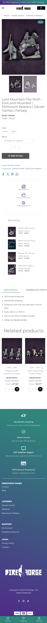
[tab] (11, 290)
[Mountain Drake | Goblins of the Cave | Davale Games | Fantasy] (12, 269)
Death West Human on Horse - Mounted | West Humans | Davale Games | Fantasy (27, 228)
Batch (4, 137)
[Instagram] (23, 601)
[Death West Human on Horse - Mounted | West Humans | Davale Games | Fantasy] (12, 232)
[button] (5, 47)
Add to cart (17, 156)
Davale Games (18, 15)
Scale (4, 128)
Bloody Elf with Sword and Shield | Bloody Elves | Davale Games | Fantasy (27, 253)
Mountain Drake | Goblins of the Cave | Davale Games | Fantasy (27, 266)
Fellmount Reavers (34, 15)
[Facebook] (19, 601)
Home (6, 15)
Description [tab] (11, 289)
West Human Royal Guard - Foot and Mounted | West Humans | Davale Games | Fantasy (27, 241)
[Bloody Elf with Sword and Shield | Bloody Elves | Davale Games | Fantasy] (12, 257)
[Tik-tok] (28, 601)
